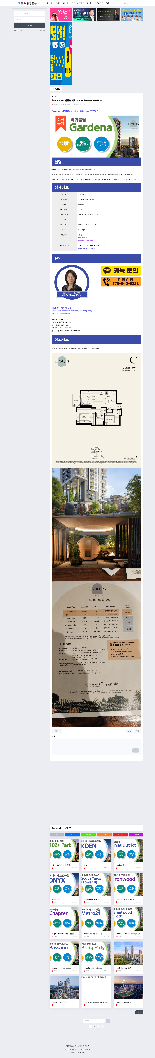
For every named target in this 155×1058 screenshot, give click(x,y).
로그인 (29, 26)
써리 (104, 834)
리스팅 (65, 3)
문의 (107, 3)
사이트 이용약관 (70, 1049)
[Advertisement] (84, 53)
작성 (135, 750)
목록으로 (57, 731)
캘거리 (120, 834)
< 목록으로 (56, 89)
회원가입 (42, 30)
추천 (137, 731)
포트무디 (136, 834)
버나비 (73, 834)
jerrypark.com (63, 325)
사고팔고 (80, 3)
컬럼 (58, 3)
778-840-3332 (63, 319)
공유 (129, 731)
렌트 (73, 3)
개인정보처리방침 (84, 1049)
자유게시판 (99, 3)
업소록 (88, 3)
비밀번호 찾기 (18, 30)
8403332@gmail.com (64, 322)
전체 (57, 834)
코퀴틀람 (88, 834)
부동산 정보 (49, 3)
